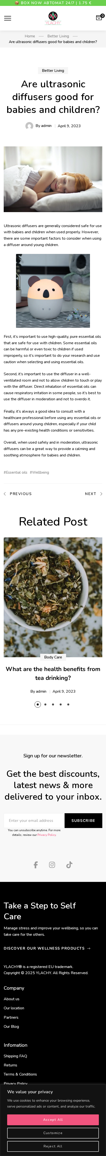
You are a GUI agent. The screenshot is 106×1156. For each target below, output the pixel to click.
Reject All (53, 1146)
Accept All (53, 1119)
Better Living (53, 70)
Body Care (53, 657)
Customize (53, 1133)
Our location (14, 1008)
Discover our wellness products (45, 948)
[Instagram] (52, 864)
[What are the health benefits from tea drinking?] (53, 597)
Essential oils (16, 472)
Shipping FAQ (15, 1056)
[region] (53, 1120)
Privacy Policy (46, 835)
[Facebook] (36, 864)
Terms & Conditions (20, 1074)
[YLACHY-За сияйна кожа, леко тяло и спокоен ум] (53, 18)
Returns (10, 1065)
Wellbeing (40, 472)
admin (46, 125)
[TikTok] (69, 864)
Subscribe (83, 820)
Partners (11, 1017)
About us (11, 999)
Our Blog (11, 1026)
